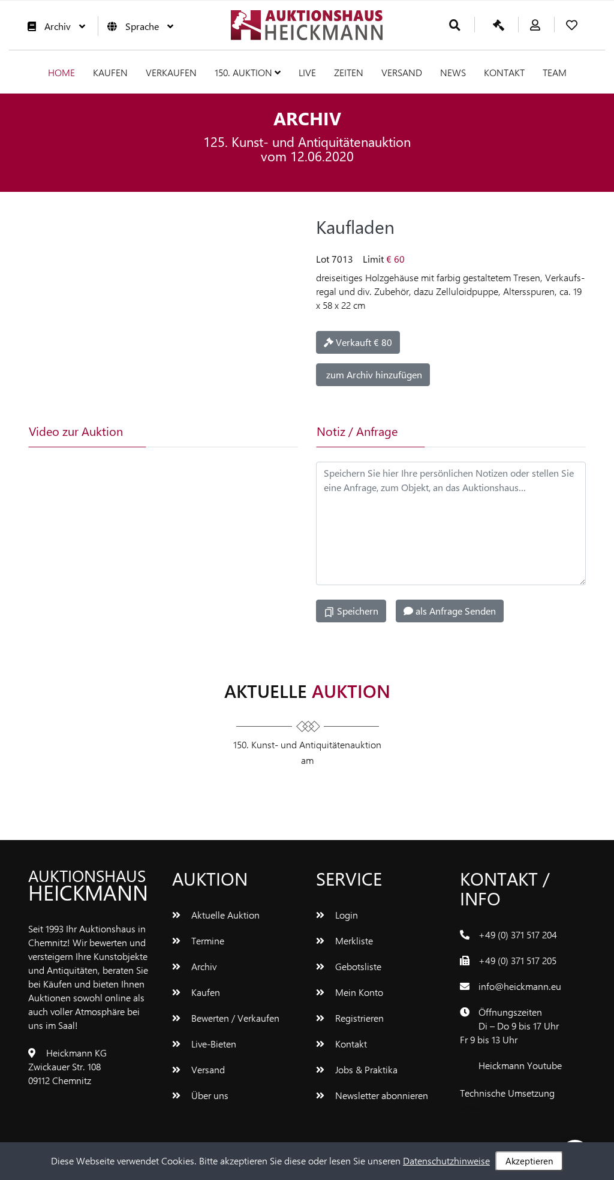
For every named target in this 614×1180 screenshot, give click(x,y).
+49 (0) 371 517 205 (517, 960)
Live (307, 72)
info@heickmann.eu (519, 986)
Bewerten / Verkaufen (234, 1018)
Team (555, 72)
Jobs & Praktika (365, 1069)
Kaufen (110, 72)
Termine (206, 940)
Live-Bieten (212, 1043)
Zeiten (348, 72)
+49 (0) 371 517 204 (517, 934)
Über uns (208, 1095)
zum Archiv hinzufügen (373, 374)
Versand (401, 72)
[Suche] (454, 25)
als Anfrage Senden (454, 610)
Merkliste (353, 940)
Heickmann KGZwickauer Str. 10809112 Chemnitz (67, 1066)
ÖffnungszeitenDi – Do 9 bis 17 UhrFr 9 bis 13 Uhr (509, 1026)
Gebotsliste (357, 966)
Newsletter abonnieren (380, 1095)
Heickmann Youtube (520, 1065)
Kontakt (504, 72)
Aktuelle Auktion (224, 914)
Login (345, 914)
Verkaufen (171, 72)
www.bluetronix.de (498, 1106)
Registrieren (358, 1018)
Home (61, 72)
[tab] (192, 431)
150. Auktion (245, 72)
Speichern (356, 610)
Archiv (57, 26)
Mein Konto (358, 992)
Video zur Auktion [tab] (76, 431)
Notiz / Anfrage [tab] (357, 431)
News (453, 72)
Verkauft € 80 (362, 342)
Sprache (142, 26)
